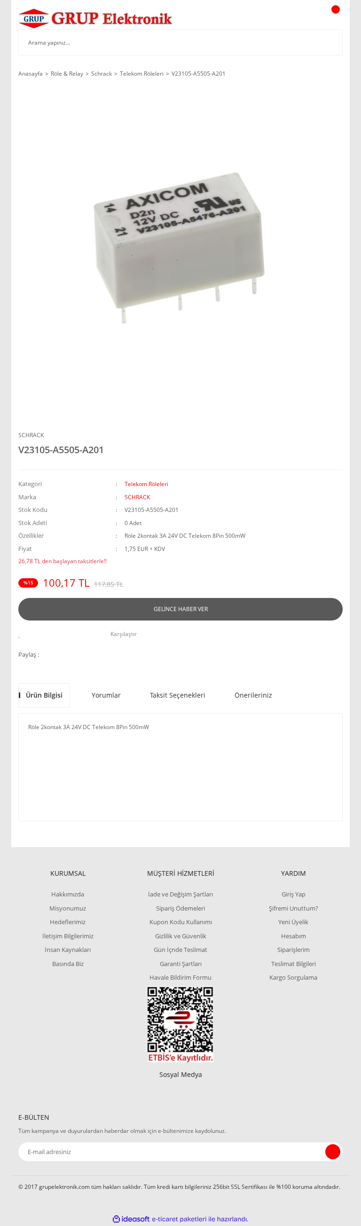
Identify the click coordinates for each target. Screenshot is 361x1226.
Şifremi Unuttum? (293, 908)
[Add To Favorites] (21, 634)
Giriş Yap (294, 894)
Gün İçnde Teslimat (180, 949)
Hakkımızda (67, 894)
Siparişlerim (293, 949)
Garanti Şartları (181, 963)
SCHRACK (31, 435)
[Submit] (332, 1151)
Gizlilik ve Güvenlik (180, 936)
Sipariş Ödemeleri (180, 908)
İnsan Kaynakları (68, 949)
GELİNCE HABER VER (181, 609)
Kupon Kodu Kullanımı (180, 922)
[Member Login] (303, 18)
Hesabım (293, 936)
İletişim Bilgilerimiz (68, 936)
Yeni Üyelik (293, 922)
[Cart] (334, 18)
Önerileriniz (253, 695)
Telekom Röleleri (146, 484)
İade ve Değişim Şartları (180, 894)
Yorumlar (106, 695)
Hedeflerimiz (68, 922)
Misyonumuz (67, 908)
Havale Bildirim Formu (180, 977)
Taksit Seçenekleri (177, 695)
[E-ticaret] (179, 1219)
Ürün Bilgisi (44, 695)
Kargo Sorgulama (293, 977)
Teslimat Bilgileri (293, 963)
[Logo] (95, 18)
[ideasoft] (131, 1219)
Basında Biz (68, 963)
